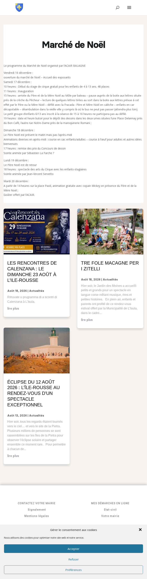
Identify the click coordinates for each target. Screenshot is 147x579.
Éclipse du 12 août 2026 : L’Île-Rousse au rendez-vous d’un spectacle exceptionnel (33, 393)
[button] (140, 530)
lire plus (13, 308)
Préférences (73, 570)
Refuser (73, 559)
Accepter (73, 549)
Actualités (36, 291)
